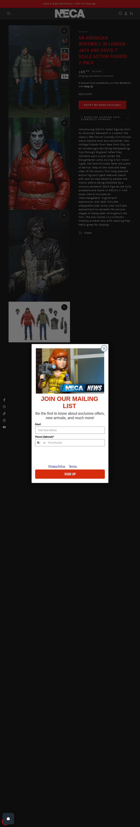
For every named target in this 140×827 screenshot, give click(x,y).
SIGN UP (70, 474)
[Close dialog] (104, 348)
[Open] (8, 818)
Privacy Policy (56, 466)
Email (38, 424)
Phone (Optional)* (44, 436)
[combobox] (40, 442)
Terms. (73, 466)
